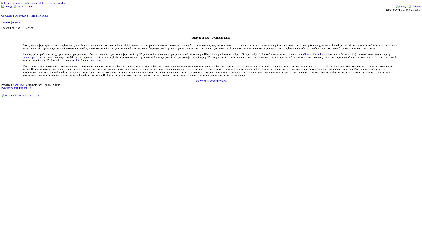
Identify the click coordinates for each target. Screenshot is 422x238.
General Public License (316, 54)
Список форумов (11, 22)
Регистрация (25, 6)
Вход (8, 6)
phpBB (18, 84)
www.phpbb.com (32, 57)
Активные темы (39, 15)
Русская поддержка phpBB (16, 87)
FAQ (403, 6)
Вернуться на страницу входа (211, 80)
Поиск (417, 6)
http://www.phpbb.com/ (88, 60)
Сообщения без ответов (14, 15)
